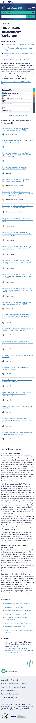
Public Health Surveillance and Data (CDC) (17, 627)
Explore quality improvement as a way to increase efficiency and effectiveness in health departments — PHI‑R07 (17, 394)
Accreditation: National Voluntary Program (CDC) (19, 610)
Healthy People (11, 7)
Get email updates (11, 671)
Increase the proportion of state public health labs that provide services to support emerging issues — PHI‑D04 (17, 276)
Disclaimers (23, 683)
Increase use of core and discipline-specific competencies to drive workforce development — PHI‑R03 (17, 343)
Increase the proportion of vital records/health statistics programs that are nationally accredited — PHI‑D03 (17, 262)
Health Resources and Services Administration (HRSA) (18, 49)
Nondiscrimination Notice (9, 690)
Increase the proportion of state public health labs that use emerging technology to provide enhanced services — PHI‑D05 (17, 290)
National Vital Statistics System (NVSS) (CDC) (18, 623)
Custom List (7, 12)
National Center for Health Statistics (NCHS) (17, 59)
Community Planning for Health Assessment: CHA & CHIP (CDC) (19, 631)
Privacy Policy (15, 680)
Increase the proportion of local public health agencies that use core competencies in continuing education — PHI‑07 (17, 154)
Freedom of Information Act (9, 683)
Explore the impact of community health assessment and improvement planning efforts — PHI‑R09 (17, 420)
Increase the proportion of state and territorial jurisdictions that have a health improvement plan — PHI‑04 (17, 220)
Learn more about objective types (18, 115)
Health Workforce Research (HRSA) (15, 614)
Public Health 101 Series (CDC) (14, 607)
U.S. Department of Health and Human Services (4, 1)
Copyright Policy (6, 687)
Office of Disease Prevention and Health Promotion (11, 1)
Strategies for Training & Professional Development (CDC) (16, 619)
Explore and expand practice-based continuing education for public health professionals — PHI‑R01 (16, 316)
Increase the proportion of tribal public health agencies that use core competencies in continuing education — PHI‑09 (17, 234)
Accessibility (5, 680)
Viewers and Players (19, 687)
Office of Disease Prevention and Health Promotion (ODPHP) (19, 55)
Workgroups (6, 23)
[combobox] (13, 16)
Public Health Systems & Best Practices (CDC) (18, 604)
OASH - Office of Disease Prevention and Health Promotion (18, 716)
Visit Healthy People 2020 (9, 697)
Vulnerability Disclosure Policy (10, 694)
